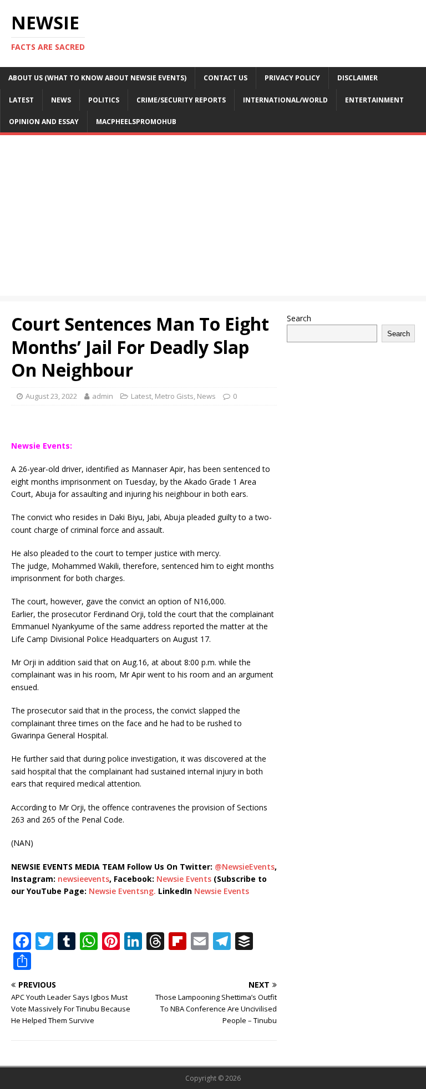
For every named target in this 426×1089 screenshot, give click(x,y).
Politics (103, 100)
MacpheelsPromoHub (136, 121)
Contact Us (225, 78)
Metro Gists (174, 396)
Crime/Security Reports (181, 100)
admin (102, 396)
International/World (285, 100)
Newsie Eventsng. (122, 891)
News (61, 100)
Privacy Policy (292, 78)
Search (299, 318)
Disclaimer (357, 78)
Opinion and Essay (44, 121)
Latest (21, 100)
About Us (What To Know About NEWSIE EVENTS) (97, 78)
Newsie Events (185, 879)
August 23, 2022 (51, 396)
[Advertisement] (213, 218)
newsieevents (83, 879)
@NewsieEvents (245, 866)
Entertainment (374, 100)
